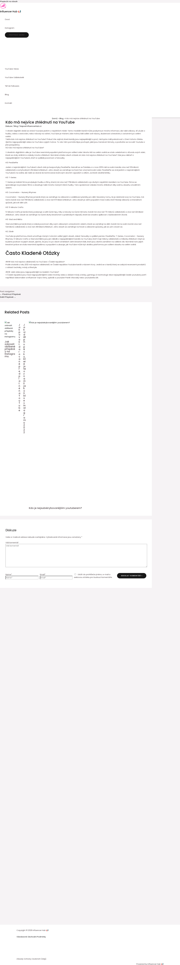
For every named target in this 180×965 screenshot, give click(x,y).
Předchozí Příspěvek (10, 294)
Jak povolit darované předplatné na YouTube (19, 367)
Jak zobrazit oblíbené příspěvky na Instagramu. (10, 349)
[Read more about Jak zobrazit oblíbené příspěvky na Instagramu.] (10, 336)
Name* (9, 574)
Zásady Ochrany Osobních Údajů (31, 959)
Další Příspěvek (8, 297)
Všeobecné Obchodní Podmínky (31, 936)
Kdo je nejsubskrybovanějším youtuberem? (55, 508)
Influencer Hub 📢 (10, 11)
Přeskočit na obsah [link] (9, 1)
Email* (42, 574)
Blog (16, 126)
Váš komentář (12, 542)
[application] (15, 28)
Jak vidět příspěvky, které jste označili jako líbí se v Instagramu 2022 (24, 378)
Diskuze (9, 126)
